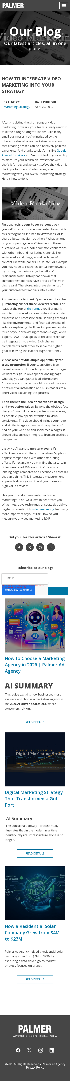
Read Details (35, 722)
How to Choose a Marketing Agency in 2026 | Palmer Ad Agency (35, 664)
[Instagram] (40, 547)
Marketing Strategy (17, 107)
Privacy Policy (35, 1067)
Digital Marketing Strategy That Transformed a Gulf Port (34, 798)
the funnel (34, 309)
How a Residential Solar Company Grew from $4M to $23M (32, 932)
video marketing (43, 509)
